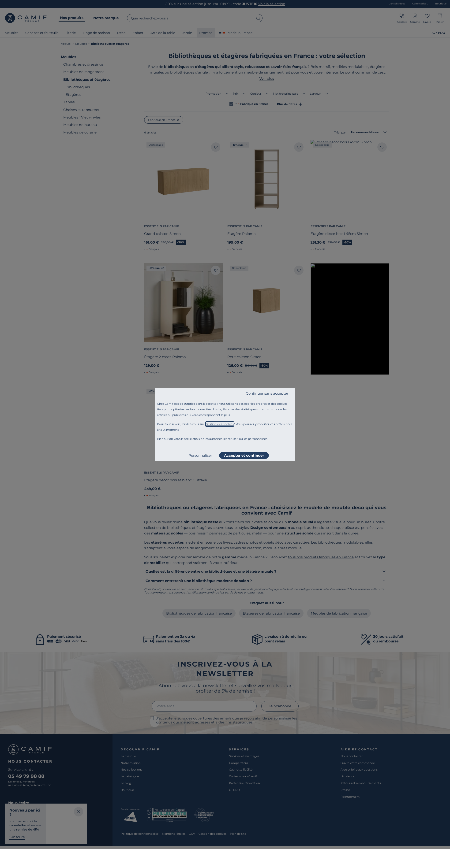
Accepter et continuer (244, 455)
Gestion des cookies (220, 424)
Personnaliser (200, 455)
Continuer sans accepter (267, 393)
